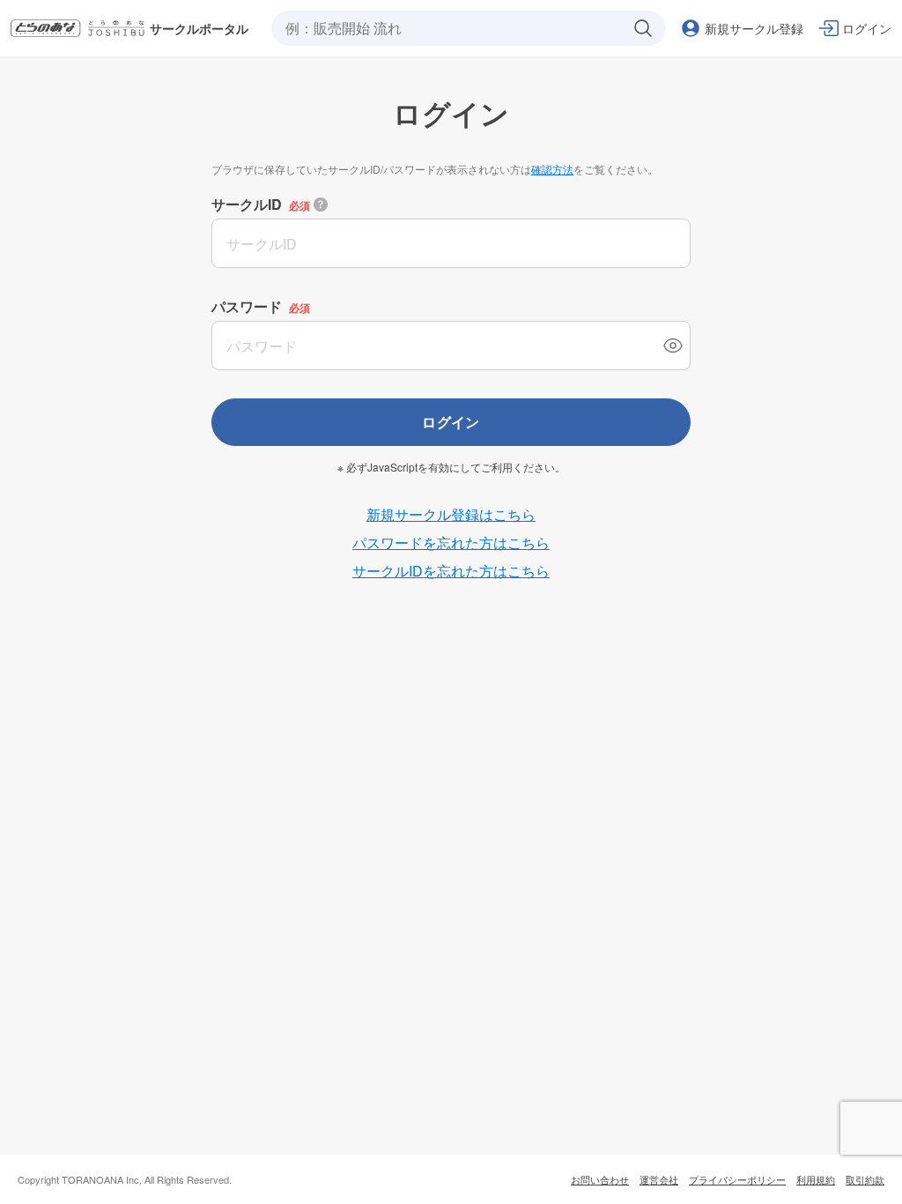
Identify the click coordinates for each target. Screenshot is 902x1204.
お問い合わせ (600, 1179)
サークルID (246, 204)
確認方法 (552, 168)
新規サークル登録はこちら (451, 514)
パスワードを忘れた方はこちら (451, 542)
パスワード (246, 306)
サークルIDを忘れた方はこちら (451, 571)
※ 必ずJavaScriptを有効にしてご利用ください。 (451, 467)
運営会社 (659, 1179)
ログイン (451, 422)
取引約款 (865, 1179)
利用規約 (815, 1179)
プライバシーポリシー (737, 1179)
